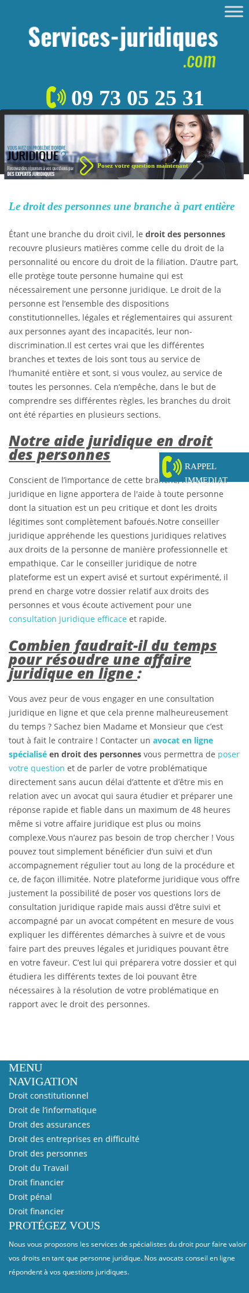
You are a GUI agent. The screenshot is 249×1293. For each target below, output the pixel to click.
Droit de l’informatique (53, 1109)
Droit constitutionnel (49, 1095)
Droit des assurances (49, 1124)
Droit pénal (30, 1196)
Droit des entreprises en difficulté (74, 1138)
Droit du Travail (39, 1167)
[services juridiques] (124, 43)
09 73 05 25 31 (137, 98)
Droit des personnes (48, 1153)
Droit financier (36, 1182)
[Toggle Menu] (234, 11)
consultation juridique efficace (68, 618)
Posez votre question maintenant (142, 165)
